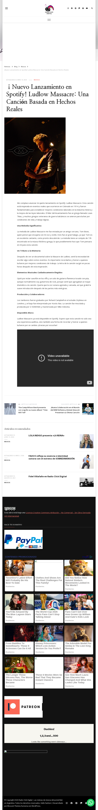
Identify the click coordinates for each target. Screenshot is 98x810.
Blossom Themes (14, 806)
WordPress (36, 806)
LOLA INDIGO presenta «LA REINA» (47, 435)
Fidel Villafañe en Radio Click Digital (48, 476)
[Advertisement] (49, 43)
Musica (37, 80)
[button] (90, 802)
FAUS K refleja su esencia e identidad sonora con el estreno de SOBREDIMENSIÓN (52, 457)
